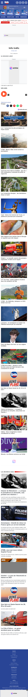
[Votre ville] (17, 2)
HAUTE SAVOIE (5, 22)
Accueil (3, 17)
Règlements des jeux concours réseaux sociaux (14, 687)
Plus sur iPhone (14, 682)
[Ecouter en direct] (20, 2)
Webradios (23, 17)
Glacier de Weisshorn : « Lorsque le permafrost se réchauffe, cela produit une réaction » (13, 492)
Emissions (14, 670)
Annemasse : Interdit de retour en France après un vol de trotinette (13, 524)
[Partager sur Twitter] (10, 106)
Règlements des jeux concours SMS (14, 689)
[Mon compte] (26, 2)
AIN (17, 22)
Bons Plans (10, 17)
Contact (14, 652)
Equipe (14, 654)
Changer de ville (24, 20)
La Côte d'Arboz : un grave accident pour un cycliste (11, 629)
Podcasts (14, 676)
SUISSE (21, 22)
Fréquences (14, 657)
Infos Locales (14, 663)
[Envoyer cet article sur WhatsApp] (17, 106)
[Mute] (24, 7)
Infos (17, 17)
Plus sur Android (14, 683)
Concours (14, 672)
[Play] (1, 11)
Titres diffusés (14, 656)
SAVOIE (12, 22)
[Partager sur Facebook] (7, 106)
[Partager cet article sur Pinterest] (14, 106)
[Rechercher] (23, 2)
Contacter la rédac (14, 664)
